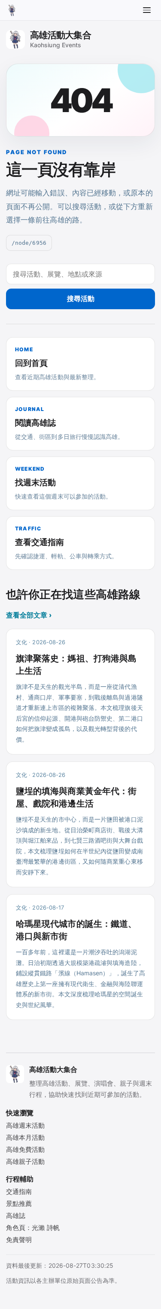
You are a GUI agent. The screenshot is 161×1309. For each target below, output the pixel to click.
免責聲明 (19, 1240)
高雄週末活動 (25, 1125)
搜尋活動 (80, 298)
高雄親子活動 (25, 1161)
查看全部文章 (29, 615)
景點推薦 (19, 1203)
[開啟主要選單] (147, 10)
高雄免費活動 (25, 1149)
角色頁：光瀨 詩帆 (33, 1228)
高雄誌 (15, 1216)
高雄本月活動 (25, 1137)
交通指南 (19, 1191)
